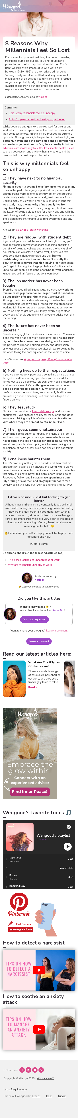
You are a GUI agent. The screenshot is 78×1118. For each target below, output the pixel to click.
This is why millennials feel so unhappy (32, 113)
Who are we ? (45, 1078)
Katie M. (43, 97)
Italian (49, 1096)
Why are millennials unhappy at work (30, 564)
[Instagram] (28, 1070)
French (36, 1096)
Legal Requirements (15, 1089)
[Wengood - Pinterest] (30, 935)
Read (31, 687)
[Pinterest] (41, 1070)
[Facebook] (22, 1070)
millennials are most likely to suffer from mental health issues (38, 148)
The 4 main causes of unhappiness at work (34, 559)
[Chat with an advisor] (30, 798)
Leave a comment (39, 641)
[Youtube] (35, 1070)
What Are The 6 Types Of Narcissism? (44, 664)
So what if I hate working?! (32, 229)
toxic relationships (43, 411)
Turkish (62, 1096)
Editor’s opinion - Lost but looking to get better (37, 119)
